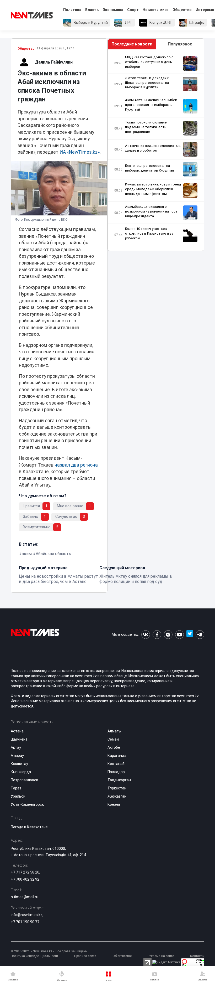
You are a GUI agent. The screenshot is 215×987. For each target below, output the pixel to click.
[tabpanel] (156, 150)
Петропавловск (24, 780)
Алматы (114, 731)
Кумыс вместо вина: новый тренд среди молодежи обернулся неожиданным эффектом (153, 189)
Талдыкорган (119, 780)
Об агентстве (122, 956)
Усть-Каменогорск (27, 804)
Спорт (133, 10)
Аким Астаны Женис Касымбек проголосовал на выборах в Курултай (151, 104)
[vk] (145, 634)
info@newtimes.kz (26, 915)
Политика (72, 10)
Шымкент (19, 739)
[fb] (157, 634)
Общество (182, 10)
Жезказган (117, 796)
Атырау (17, 755)
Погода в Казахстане (29, 827)
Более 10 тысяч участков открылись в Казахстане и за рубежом (149, 233)
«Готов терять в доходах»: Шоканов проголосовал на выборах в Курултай (147, 82)
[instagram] (168, 634)
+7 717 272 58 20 (25, 872)
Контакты (197, 956)
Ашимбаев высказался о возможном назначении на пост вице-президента (151, 211)
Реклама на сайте (161, 956)
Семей (113, 739)
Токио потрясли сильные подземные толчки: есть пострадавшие (146, 127)
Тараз (16, 788)
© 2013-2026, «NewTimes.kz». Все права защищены (49, 951)
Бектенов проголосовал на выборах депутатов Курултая (149, 168)
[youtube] (179, 634)
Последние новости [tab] (131, 44)
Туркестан (117, 788)
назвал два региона (76, 465)
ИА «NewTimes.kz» (80, 152)
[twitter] (189, 634)
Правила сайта (85, 956)
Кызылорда (21, 772)
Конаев (114, 804)
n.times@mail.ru (24, 897)
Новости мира (156, 10)
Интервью (205, 10)
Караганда (117, 755)
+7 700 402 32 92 (25, 879)
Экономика (113, 10)
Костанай (116, 764)
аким (27, 553)
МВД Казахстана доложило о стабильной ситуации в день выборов (149, 62)
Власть (92, 10)
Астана (17, 731)
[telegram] (200, 634)
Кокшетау (19, 764)
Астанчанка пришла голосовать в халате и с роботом (153, 148)
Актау (16, 747)
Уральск (18, 796)
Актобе (114, 747)
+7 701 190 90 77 (25, 922)
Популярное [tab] (180, 44)
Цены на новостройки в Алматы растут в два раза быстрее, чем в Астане (58, 579)
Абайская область (53, 553)
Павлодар (116, 772)
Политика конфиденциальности (34, 956)
